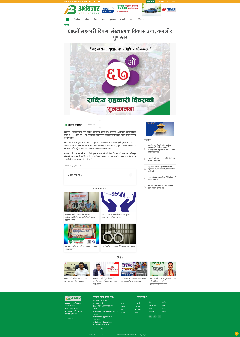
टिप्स (122, 309)
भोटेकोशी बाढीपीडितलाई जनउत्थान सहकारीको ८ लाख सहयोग (81, 248)
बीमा (131, 19)
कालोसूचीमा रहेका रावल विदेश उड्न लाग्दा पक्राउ (118, 246)
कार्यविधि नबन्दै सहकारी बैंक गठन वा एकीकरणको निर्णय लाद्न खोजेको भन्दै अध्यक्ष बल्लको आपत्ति (80, 217)
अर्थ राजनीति (138, 309)
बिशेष (96, 19)
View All (70, 318)
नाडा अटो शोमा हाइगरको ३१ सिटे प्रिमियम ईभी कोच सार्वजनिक (162, 178)
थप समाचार (100, 188)
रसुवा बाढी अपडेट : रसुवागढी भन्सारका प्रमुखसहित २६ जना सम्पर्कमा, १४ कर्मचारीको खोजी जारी (161, 169)
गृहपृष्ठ (122, 303)
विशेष (120, 257)
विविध (139, 19)
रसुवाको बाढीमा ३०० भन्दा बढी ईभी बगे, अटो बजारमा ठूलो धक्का (161, 159)
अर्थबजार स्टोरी (152, 305)
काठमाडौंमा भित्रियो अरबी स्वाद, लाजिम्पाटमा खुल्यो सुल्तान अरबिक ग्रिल (161, 187)
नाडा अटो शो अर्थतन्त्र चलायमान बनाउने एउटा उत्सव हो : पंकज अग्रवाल (77, 280)
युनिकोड (162, 1)
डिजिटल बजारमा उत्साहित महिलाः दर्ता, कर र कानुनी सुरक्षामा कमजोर (134, 280)
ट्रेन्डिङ (147, 140)
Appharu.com (147, 335)
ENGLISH (150, 1)
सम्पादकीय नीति (99, 329)
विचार (164, 308)
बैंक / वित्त (77, 19)
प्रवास (150, 308)
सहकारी (122, 19)
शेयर (103, 19)
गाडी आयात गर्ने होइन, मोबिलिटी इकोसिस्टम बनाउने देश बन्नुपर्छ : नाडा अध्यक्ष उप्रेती (105, 281)
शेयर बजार (151, 312)
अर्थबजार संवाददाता (75, 125)
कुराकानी (113, 19)
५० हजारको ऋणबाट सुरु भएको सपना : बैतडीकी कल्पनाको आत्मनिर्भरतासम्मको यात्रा (163, 281)
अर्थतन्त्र (86, 19)
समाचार (123, 306)
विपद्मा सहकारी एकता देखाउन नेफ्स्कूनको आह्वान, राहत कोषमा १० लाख (116, 216)
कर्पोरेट (164, 302)
